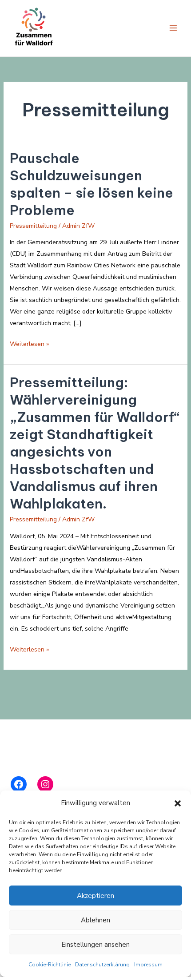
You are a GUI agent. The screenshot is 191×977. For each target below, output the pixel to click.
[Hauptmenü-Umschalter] (173, 28)
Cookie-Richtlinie (49, 964)
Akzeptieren (95, 895)
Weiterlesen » (29, 344)
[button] (177, 803)
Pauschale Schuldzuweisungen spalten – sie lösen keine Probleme (91, 184)
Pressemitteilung (33, 226)
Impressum (148, 964)
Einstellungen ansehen (95, 944)
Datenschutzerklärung (102, 964)
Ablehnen (95, 920)
